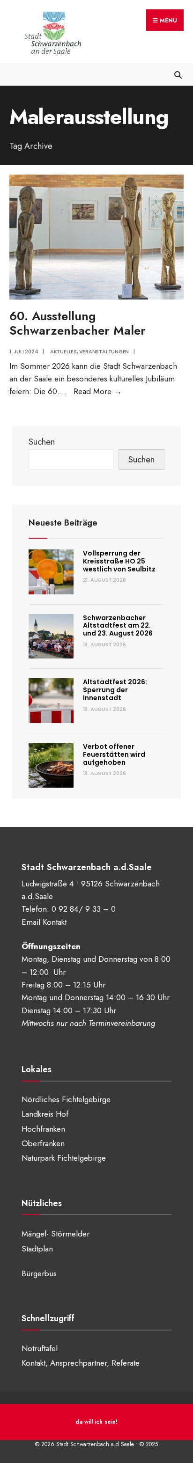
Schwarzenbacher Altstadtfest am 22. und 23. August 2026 (118, 625)
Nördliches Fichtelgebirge (66, 1099)
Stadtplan (37, 1248)
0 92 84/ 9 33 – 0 (84, 908)
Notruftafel (40, 1348)
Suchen (42, 441)
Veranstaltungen (104, 351)
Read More (98, 391)
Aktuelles (63, 351)
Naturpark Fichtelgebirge (64, 1157)
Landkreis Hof (45, 1113)
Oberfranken (43, 1143)
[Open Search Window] (178, 74)
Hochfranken (43, 1128)
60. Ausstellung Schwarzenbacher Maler (77, 323)
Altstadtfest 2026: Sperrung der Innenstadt (115, 689)
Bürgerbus (39, 1273)
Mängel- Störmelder (55, 1233)
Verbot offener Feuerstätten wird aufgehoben (114, 754)
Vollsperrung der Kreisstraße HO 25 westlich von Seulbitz (119, 561)
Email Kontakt (44, 922)
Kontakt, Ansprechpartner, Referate (81, 1362)
